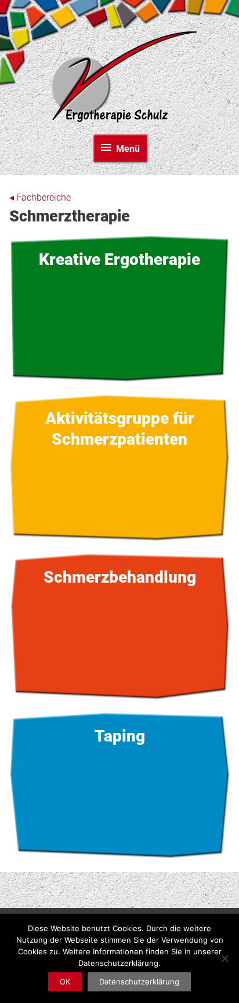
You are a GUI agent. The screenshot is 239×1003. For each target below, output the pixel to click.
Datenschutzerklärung (139, 981)
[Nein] (224, 958)
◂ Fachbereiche (40, 197)
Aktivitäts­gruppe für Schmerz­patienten (119, 467)
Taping (119, 785)
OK (65, 981)
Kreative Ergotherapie (119, 308)
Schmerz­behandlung (119, 626)
